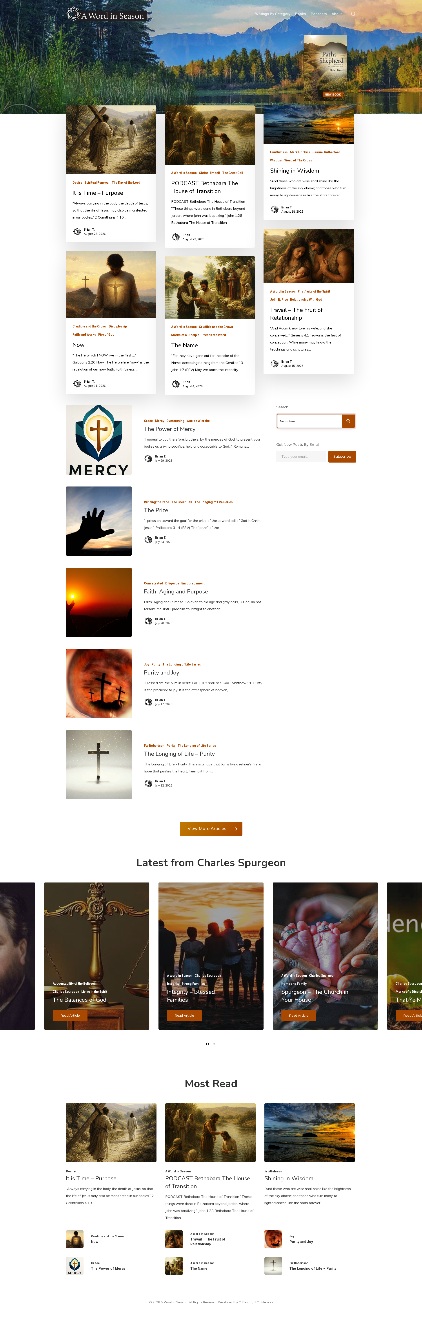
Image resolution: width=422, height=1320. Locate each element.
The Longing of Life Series (213, 502)
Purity (155, 664)
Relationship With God (306, 299)
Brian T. (89, 229)
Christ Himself (209, 173)
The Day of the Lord (126, 182)
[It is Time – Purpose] (111, 1154)
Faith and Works (84, 334)
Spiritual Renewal (96, 182)
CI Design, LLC (249, 1302)
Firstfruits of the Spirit (314, 291)
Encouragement (193, 583)
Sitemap (266, 1302)
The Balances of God (79, 1000)
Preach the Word (214, 335)
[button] (211, 829)
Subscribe (342, 456)
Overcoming (175, 421)
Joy (146, 664)
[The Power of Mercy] (98, 439)
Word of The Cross (298, 160)
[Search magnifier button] (348, 421)
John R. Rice (279, 299)
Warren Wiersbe (198, 421)
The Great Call (232, 173)
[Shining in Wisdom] (309, 1154)
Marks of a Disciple (185, 335)
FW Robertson (154, 745)
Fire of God (106, 334)
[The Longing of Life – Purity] (98, 764)
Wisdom (276, 160)
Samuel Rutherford (326, 152)
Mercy (159, 421)
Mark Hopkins (300, 152)
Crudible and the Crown (90, 326)
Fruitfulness (279, 152)
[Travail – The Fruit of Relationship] (210, 1239)
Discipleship (118, 326)
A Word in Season (184, 173)
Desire (77, 182)
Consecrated (153, 583)
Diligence (172, 583)
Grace (148, 421)
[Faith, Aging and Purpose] (98, 602)
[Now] (111, 1239)
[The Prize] (98, 521)
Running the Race (156, 502)
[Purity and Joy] (98, 683)
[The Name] (210, 1266)
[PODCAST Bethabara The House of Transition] (210, 1162)
